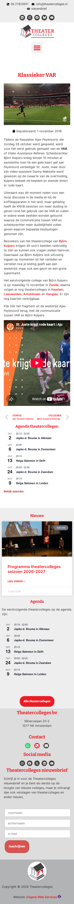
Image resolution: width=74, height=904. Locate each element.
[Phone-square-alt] (37, 746)
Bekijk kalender (14, 491)
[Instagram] (29, 17)
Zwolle (53, 285)
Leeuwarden (13, 294)
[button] (37, 47)
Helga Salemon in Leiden (32, 483)
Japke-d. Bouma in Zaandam (34, 472)
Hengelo (52, 294)
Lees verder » (16, 581)
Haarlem (57, 289)
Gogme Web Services (42, 897)
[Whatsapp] (28, 746)
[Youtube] (51, 17)
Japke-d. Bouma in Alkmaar (33, 438)
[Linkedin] (22, 17)
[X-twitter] (37, 763)
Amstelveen (32, 294)
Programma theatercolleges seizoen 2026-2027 (34, 569)
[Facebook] (37, 17)
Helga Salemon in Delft (30, 460)
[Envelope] (46, 746)
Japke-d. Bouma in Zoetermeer (36, 449)
